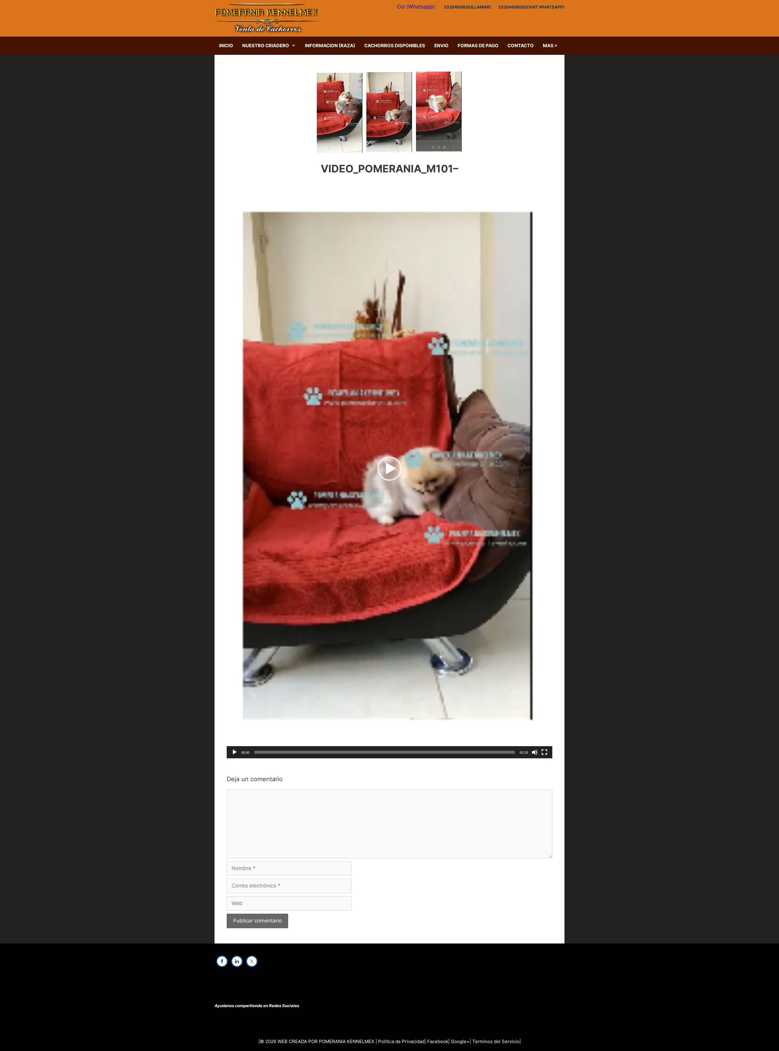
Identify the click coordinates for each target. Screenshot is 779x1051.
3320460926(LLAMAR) (467, 7)
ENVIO (441, 45)
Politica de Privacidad (401, 1041)
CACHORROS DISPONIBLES (394, 45)
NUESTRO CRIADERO (265, 45)
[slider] (384, 752)
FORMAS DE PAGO (478, 45)
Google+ (460, 1041)
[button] (389, 469)
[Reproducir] (235, 752)
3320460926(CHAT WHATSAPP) (531, 7)
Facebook (437, 1041)
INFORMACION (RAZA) (330, 45)
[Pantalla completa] (544, 752)
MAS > (550, 45)
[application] (389, 468)
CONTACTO (521, 45)
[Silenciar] (535, 752)
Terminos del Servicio (495, 1041)
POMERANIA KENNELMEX (346, 1041)
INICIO (226, 45)
